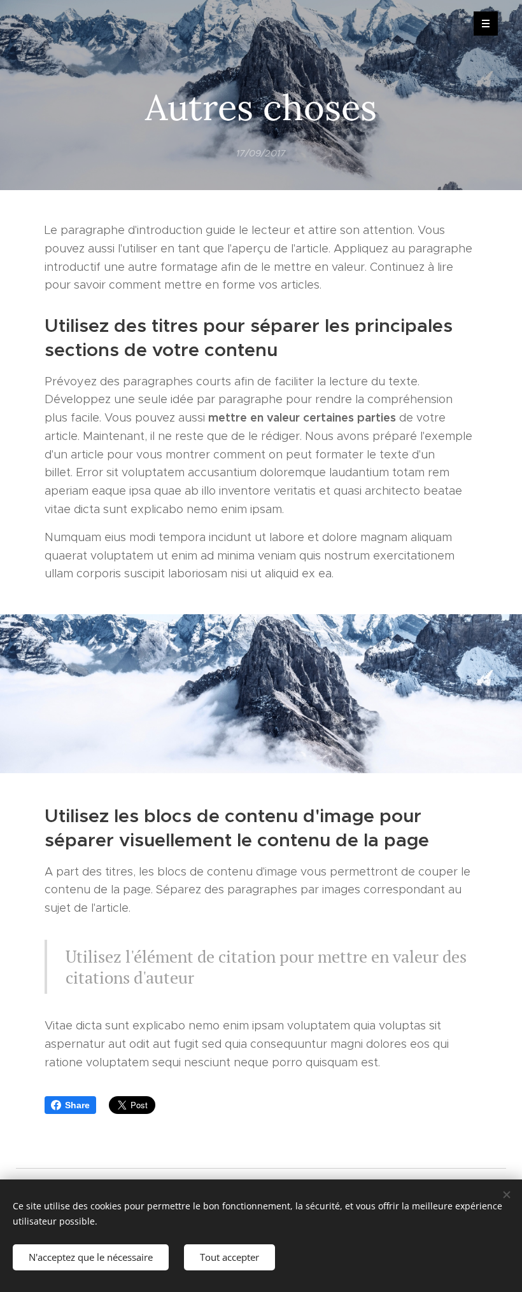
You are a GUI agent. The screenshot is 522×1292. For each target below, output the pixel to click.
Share (77, 1105)
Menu (486, 23)
